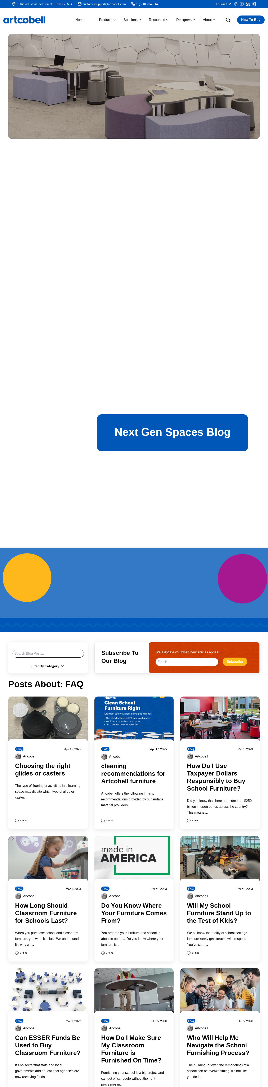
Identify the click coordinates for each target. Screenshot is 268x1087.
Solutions (131, 20)
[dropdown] (225, 20)
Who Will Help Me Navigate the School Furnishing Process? (218, 1045)
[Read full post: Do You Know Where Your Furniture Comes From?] (134, 858)
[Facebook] (235, 4)
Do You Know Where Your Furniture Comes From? (134, 913)
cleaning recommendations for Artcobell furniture (133, 774)
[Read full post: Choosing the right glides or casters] (48, 719)
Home (79, 20)
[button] (104, 20)
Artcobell (29, 756)
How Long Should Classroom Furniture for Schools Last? (46, 913)
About (207, 20)
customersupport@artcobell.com (104, 4)
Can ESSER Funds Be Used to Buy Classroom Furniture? (48, 1045)
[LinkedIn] (248, 4)
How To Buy (250, 20)
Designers (184, 20)
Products (105, 20)
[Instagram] (242, 4)
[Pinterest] (254, 4)
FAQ (19, 749)
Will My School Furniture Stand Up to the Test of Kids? (219, 913)
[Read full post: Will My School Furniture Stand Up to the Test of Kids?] (220, 858)
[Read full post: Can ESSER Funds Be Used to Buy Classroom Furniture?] (48, 990)
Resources (157, 20)
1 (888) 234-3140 (148, 4)
